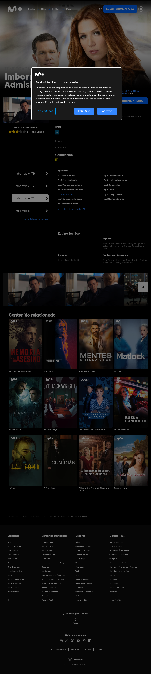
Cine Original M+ (14, 546)
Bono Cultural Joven (117, 588)
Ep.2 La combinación (113, 175)
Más (68, 9)
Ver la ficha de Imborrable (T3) (72, 209)
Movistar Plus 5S (48, 600)
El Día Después (81, 559)
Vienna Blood (15, 430)
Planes (112, 575)
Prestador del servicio (57, 649)
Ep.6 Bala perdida (112, 185)
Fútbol (56, 8)
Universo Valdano (83, 563)
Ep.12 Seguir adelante (114, 199)
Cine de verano (14, 567)
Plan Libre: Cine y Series (119, 571)
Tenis (77, 571)
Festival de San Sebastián (52, 583)
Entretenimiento (14, 596)
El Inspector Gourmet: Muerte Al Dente (94, 489)
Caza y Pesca (47, 596)
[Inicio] (15, 9)
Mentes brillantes (87, 371)
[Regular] (17, 131)
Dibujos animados (49, 588)
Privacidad (87, 649)
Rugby (78, 575)
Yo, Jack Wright (51, 430)
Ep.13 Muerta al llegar (68, 203)
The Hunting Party (52, 371)
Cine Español (13, 550)
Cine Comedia (13, 554)
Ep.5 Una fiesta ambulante (70, 185)
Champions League (83, 546)
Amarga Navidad (48, 554)
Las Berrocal (47, 571)
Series (31, 8)
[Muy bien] (24, 131)
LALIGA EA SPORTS (83, 550)
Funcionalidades (115, 546)
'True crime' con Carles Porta (53, 579)
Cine (43, 8)
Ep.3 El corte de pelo (67, 180)
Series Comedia (14, 588)
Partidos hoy (80, 596)
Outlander (46, 567)
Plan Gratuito (114, 579)
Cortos (10, 563)
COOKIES (99, 649)
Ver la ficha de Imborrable (36, 219)
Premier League (82, 554)
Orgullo (10, 600)
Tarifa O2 (113, 592)
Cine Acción (12, 559)
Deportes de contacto (84, 583)
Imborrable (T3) (25, 198)
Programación (81, 600)
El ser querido (47, 542)
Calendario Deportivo (84, 592)
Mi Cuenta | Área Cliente (119, 550)
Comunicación (115, 600)
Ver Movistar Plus (116, 542)
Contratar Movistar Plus (118, 563)
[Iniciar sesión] (140, 9)
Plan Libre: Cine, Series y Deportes (123, 567)
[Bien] (20, 131)
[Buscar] (100, 9)
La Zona (12, 488)
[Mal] (13, 131)
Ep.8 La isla (109, 189)
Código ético (114, 559)
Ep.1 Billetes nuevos (67, 175)
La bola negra (47, 546)
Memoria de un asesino (20, 371)
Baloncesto (80, 567)
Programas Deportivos (50, 592)
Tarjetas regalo (115, 596)
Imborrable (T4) (25, 211)
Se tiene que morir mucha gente (54, 563)
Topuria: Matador (82, 579)
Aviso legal (75, 649)
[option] (37, 289)
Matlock (117, 371)
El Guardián (49, 488)
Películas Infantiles (15, 571)
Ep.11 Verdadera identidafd (70, 199)
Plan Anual (113, 583)
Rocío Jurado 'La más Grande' (54, 575)
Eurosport (79, 588)
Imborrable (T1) (25, 173)
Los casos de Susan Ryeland (92, 430)
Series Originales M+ (16, 579)
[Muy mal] (10, 131)
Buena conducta (121, 430)
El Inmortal (46, 559)
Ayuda (75, 623)
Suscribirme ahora (120, 9)
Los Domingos (47, 550)
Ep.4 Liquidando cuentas (115, 180)
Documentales (13, 592)
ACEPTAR (107, 111)
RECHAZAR (84, 111)
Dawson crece (120, 488)
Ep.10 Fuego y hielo (113, 194)
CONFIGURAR (45, 111)
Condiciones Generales (118, 554)
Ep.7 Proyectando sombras (70, 189)
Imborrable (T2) (25, 186)
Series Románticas (15, 583)
